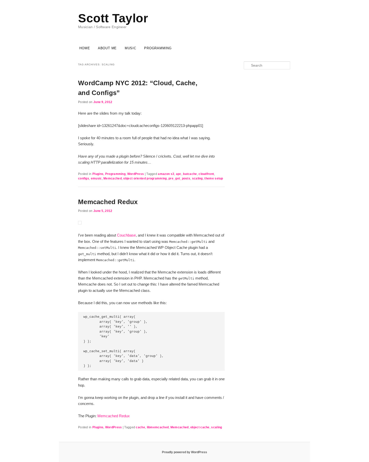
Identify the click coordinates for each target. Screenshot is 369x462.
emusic (96, 178)
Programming (158, 48)
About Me (107, 48)
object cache (200, 427)
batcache (190, 174)
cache (140, 427)
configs (83, 178)
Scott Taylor (113, 18)
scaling (197, 178)
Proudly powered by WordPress (184, 452)
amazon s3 (166, 174)
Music (130, 48)
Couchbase (126, 235)
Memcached (112, 178)
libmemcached (158, 427)
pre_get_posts (179, 178)
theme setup (213, 178)
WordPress (135, 174)
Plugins (97, 174)
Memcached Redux (108, 202)
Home (84, 48)
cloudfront (206, 174)
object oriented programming (145, 178)
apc (178, 174)
